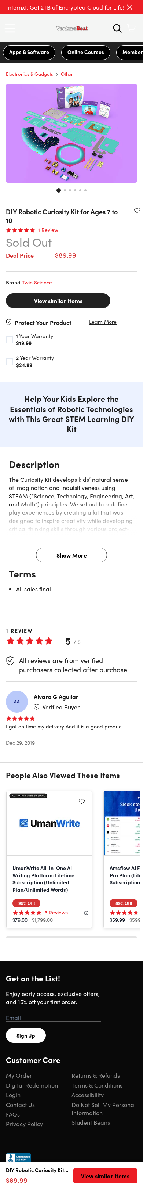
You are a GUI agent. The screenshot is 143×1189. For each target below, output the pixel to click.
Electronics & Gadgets (29, 73)
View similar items (58, 301)
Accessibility (88, 1094)
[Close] (130, 7)
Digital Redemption (32, 1085)
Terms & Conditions (97, 1085)
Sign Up (25, 1035)
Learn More (103, 321)
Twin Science (37, 282)
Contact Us (20, 1104)
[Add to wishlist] (137, 210)
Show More (71, 555)
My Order (19, 1075)
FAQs (13, 1114)
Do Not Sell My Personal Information (104, 1108)
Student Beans (91, 1122)
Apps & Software (29, 51)
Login (13, 1094)
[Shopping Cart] (131, 28)
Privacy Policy (24, 1124)
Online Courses (85, 51)
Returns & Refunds (96, 1075)
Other (67, 73)
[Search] (117, 28)
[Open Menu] (11, 28)
